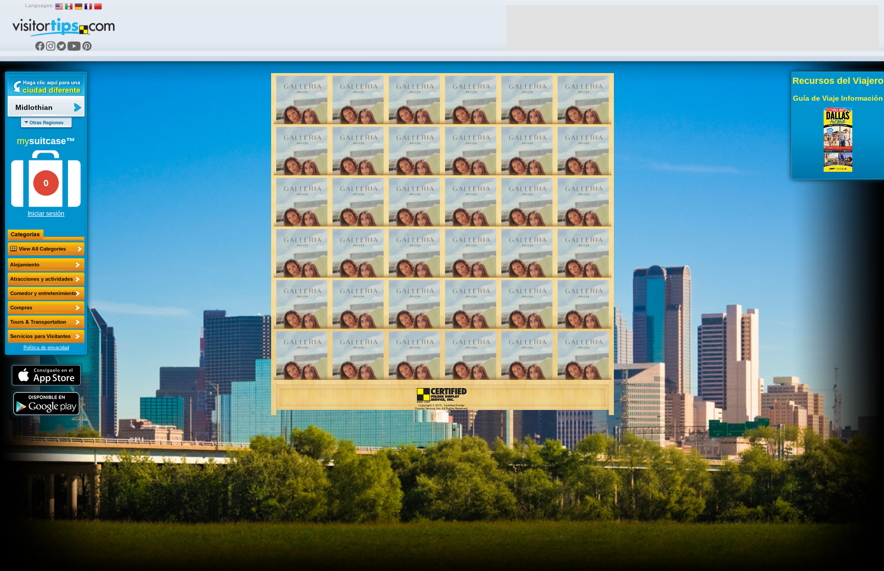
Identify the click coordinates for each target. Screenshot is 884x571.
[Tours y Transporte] (46, 322)
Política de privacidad (46, 347)
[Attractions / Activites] (46, 279)
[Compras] (46, 307)
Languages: (39, 5)
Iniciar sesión (46, 213)
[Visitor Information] (46, 336)
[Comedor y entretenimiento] (46, 293)
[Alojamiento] (46, 264)
